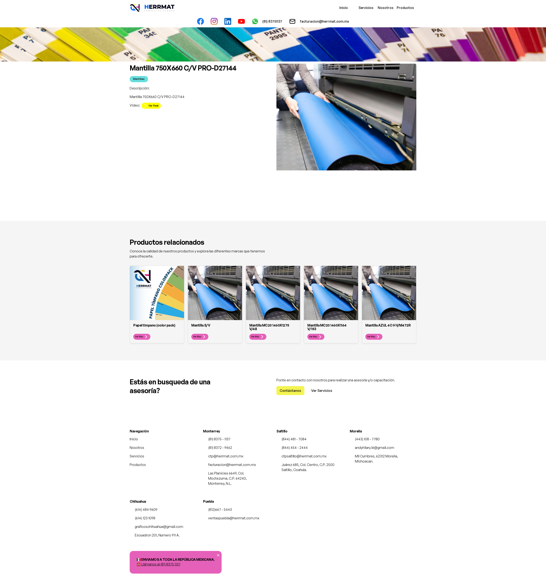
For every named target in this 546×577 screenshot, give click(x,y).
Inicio (343, 8)
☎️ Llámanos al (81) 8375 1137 (158, 564)
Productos (403, 8)
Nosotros (384, 8)
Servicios (365, 8)
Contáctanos (290, 390)
